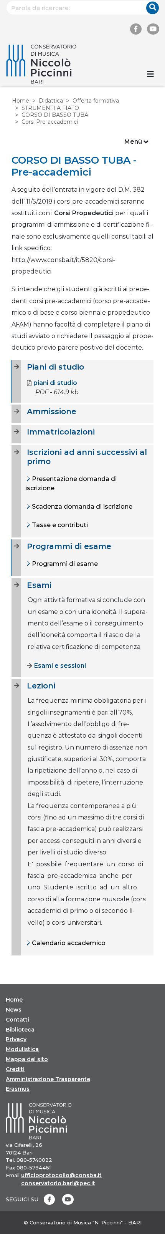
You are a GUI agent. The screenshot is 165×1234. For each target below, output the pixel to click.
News (13, 1009)
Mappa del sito (27, 1059)
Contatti (17, 1019)
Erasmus (18, 1088)
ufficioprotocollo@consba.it (61, 1175)
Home (20, 100)
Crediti (15, 1069)
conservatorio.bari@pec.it (58, 1183)
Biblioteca (20, 1029)
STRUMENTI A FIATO (50, 107)
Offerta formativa (96, 100)
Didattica (51, 100)
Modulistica (22, 1049)
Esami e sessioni (60, 665)
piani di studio (55, 382)
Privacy (16, 1039)
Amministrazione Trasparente (48, 1079)
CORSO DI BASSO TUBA (54, 114)
